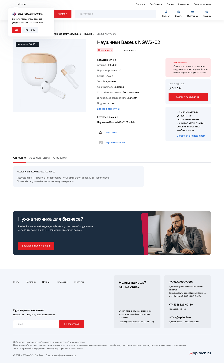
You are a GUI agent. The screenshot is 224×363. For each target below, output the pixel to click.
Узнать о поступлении (188, 97)
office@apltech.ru (180, 317)
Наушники (88, 33)
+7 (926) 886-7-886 (180, 282)
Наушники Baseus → (115, 142)
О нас (16, 282)
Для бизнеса (156, 4)
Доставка (140, 4)
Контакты (79, 282)
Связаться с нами (202, 4)
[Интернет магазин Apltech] (200, 353)
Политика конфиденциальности (61, 355)
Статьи (170, 4)
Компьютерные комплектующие (63, 33)
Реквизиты (183, 4)
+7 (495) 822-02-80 (181, 304)
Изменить (30, 29)
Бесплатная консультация (36, 245)
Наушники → (111, 132)
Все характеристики (108, 108)
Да (16, 29)
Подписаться (71, 324)
